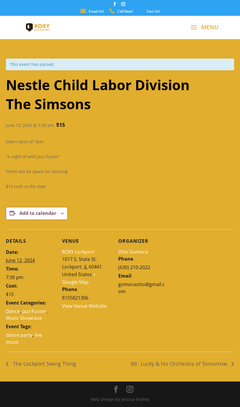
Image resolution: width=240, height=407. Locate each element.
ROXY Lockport (78, 252)
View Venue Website (84, 306)
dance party (19, 335)
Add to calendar (37, 213)
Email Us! (96, 12)
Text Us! (153, 12)
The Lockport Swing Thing (43, 363)
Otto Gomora (133, 252)
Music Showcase (24, 318)
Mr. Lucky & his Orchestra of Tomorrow (180, 363)
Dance (13, 311)
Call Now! (125, 12)
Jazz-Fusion (34, 311)
